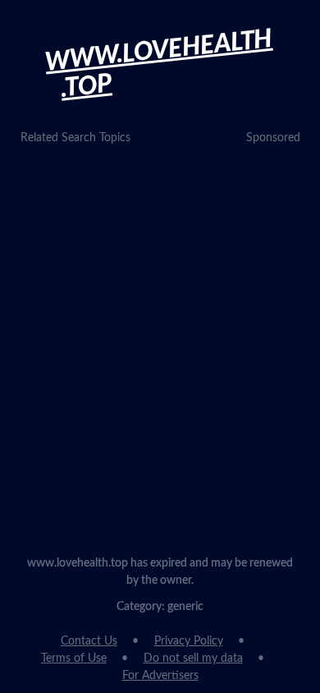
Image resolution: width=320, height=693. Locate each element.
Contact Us (89, 641)
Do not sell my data (193, 658)
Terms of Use (74, 658)
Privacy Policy (188, 641)
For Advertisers (160, 676)
